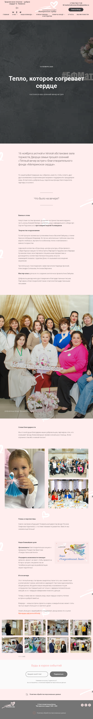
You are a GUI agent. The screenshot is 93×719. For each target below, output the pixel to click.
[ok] (17, 13)
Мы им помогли (83, 14)
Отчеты (71, 14)
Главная (6, 14)
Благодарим (47, 16)
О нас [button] (14, 14)
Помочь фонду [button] (58, 14)
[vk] (13, 13)
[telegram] (20, 13)
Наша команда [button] (26, 14)
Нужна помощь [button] (42, 14)
